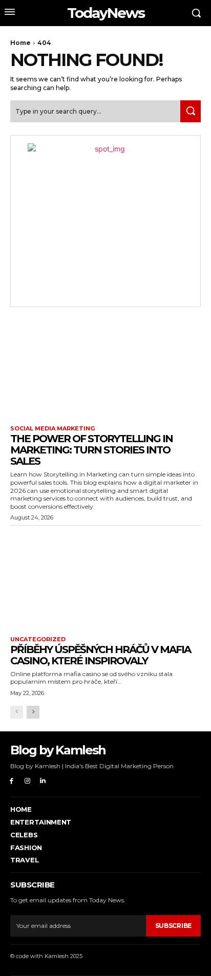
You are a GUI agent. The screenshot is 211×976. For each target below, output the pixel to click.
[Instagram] (27, 781)
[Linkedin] (43, 781)
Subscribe (173, 925)
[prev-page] (16, 712)
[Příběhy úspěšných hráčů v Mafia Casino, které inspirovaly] (105, 578)
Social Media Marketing (52, 428)
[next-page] (33, 712)
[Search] (190, 111)
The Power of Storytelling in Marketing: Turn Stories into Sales (91, 449)
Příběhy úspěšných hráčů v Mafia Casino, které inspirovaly (100, 655)
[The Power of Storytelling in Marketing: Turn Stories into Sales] (105, 367)
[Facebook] (11, 781)
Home (20, 43)
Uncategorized (38, 639)
